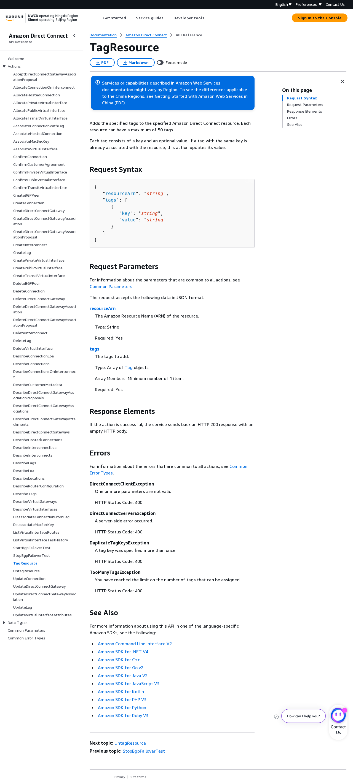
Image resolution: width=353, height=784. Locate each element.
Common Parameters (111, 286)
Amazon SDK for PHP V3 (122, 699)
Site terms (138, 777)
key (126, 213)
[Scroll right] (208, 17)
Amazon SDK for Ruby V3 (123, 715)
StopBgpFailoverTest (144, 751)
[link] (189, 35)
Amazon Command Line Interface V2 (135, 643)
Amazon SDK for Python (122, 707)
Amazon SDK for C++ (119, 659)
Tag (129, 367)
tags (110, 200)
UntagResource (130, 743)
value (129, 220)
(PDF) (119, 102)
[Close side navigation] (74, 35)
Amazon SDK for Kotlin (121, 691)
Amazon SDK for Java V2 (123, 675)
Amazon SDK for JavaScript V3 (128, 683)
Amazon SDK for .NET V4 (123, 651)
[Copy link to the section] (85, 169)
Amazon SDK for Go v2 (120, 667)
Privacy (119, 777)
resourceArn (120, 193)
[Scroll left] (98, 17)
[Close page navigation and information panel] (342, 81)
